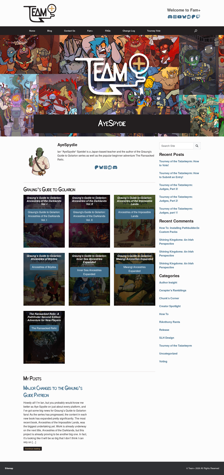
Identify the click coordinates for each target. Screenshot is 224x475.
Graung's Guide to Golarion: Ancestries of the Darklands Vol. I (44, 216)
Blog (49, 30)
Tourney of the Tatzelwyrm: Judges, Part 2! (176, 199)
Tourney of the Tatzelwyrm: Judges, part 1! (176, 210)
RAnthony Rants (169, 322)
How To (164, 314)
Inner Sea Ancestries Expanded (89, 272)
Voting (163, 361)
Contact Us (69, 30)
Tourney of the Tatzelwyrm (175, 345)
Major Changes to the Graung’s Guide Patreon (52, 391)
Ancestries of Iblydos (44, 267)
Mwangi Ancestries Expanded (134, 269)
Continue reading (32, 448)
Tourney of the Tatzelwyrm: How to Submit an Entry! (179, 175)
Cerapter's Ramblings (172, 290)
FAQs (108, 30)
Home (32, 30)
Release (164, 330)
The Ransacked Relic (44, 328)
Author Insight (168, 282)
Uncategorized (168, 353)
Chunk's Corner (169, 298)
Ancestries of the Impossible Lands (134, 214)
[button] (196, 30)
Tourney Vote (153, 30)
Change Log (129, 30)
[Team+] (39, 13)
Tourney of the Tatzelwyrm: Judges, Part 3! (176, 187)
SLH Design (166, 338)
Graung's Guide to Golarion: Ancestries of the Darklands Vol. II (89, 216)
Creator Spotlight (170, 306)
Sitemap (9, 468)
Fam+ (90, 30)
